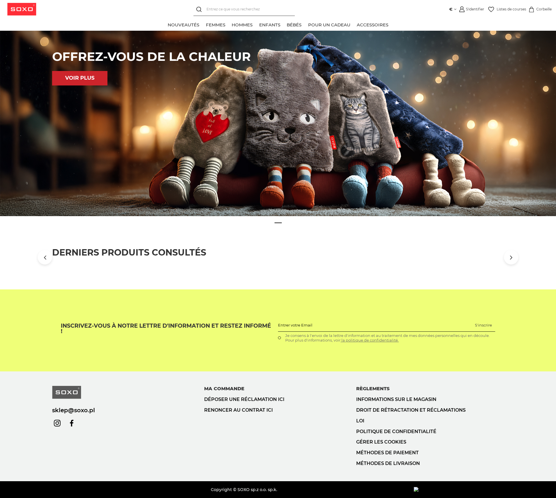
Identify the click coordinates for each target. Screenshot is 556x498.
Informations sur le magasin (396, 399)
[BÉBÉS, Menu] (304, 24)
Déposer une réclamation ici (244, 399)
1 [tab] (278, 223)
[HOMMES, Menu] (255, 24)
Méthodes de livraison (388, 463)
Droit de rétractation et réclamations (411, 410)
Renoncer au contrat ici (238, 410)
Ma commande (224, 388)
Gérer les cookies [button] (381, 442)
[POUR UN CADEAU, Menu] (353, 24)
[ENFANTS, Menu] (283, 24)
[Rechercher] (199, 9)
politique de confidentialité (396, 431)
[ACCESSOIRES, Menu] (391, 24)
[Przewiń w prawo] (511, 257)
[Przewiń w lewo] (45, 257)
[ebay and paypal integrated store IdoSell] (459, 489)
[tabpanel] (278, 123)
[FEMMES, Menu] (228, 24)
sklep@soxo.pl (73, 410)
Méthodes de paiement (387, 452)
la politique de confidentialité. (370, 340)
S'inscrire (483, 325)
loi (360, 421)
